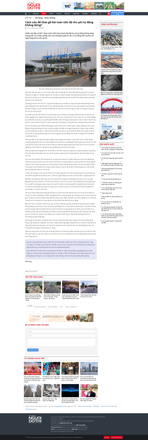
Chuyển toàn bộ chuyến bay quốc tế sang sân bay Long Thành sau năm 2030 (111, 71)
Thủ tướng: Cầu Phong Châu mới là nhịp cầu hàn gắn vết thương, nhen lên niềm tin (111, 117)
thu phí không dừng (39, 307)
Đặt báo (106, 437)
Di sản (51, 13)
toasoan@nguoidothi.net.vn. (63, 429)
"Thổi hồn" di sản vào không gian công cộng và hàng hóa (111, 183)
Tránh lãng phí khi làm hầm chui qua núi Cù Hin (88, 296)
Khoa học (76, 13)
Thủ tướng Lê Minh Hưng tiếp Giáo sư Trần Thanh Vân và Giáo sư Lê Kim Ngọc (70, 378)
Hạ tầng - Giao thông (45, 17)
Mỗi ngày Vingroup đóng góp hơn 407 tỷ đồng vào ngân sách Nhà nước (112, 164)
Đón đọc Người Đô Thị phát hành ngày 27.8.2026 (88, 399)
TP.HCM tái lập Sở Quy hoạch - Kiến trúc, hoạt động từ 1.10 (111, 48)
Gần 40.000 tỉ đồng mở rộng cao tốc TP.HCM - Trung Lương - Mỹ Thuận (52, 296)
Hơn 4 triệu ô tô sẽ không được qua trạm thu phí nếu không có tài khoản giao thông (33, 297)
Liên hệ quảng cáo (116, 437)
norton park (38, 406)
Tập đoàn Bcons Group (30, 409)
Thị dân (58, 13)
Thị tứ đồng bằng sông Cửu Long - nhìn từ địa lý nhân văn (111, 188)
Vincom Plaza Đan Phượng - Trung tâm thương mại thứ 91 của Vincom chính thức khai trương (32, 379)
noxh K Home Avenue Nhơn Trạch (109, 406)
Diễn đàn (94, 13)
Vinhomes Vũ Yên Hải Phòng (84, 406)
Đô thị (44, 13)
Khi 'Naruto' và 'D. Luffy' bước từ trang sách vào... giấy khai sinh (51, 378)
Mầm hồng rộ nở (107, 193)
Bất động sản (96, 406)
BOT (61, 307)
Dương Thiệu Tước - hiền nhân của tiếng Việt (50, 399)
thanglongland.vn (59, 406)
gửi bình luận (32, 350)
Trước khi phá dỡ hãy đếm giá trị (111, 179)
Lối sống (85, 13)
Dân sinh (36, 13)
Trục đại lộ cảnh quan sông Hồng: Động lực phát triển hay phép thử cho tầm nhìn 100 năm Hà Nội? (112, 215)
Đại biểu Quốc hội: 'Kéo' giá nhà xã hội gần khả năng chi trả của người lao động (32, 400)
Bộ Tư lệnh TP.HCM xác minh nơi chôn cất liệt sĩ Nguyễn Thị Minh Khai (112, 148)
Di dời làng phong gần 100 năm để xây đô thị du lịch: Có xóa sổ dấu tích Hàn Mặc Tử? (112, 208)
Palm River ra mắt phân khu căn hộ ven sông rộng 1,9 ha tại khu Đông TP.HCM (69, 400)
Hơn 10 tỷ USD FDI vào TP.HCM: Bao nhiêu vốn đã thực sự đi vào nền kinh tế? (88, 378)
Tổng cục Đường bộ (70, 307)
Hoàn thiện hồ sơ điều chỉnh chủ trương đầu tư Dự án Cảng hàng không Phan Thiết (70, 296)
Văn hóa (67, 13)
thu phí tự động (52, 307)
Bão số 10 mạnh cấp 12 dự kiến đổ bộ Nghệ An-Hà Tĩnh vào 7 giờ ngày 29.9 (112, 93)
